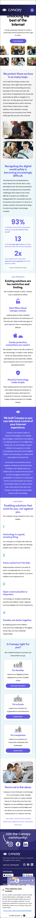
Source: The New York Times (18, 268)
